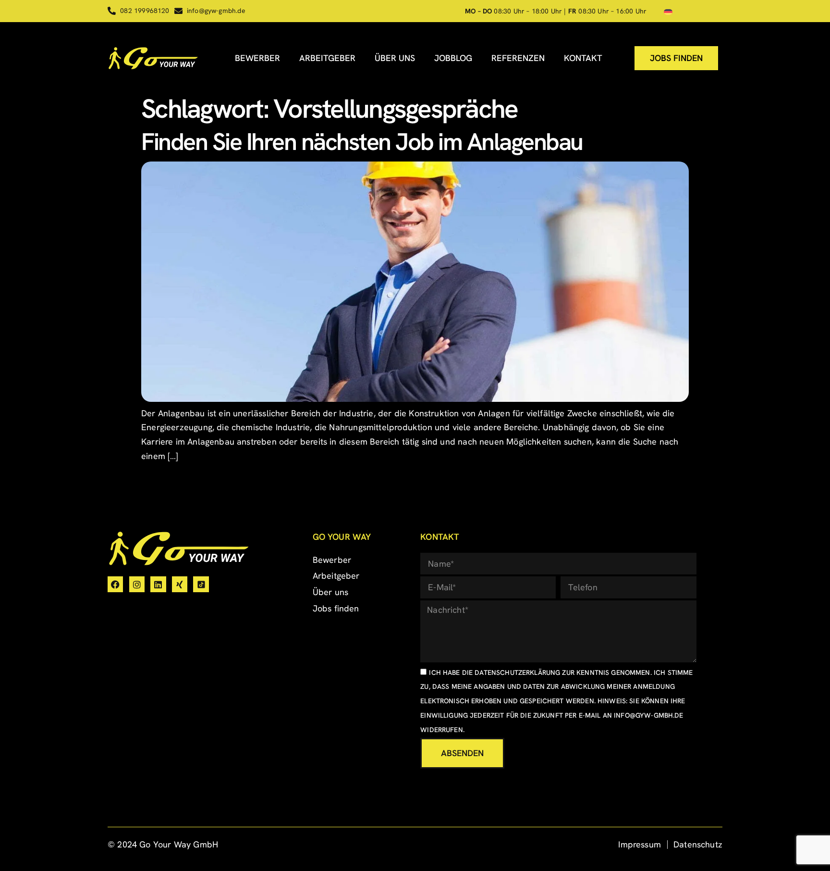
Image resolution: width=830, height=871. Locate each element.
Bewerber (257, 57)
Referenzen (518, 57)
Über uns (395, 57)
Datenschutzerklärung (517, 672)
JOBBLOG (453, 57)
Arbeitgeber (327, 57)
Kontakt (583, 57)
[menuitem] (668, 11)
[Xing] (179, 584)
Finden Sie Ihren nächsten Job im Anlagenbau (362, 141)
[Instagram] (137, 584)
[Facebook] (115, 584)
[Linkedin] (158, 584)
